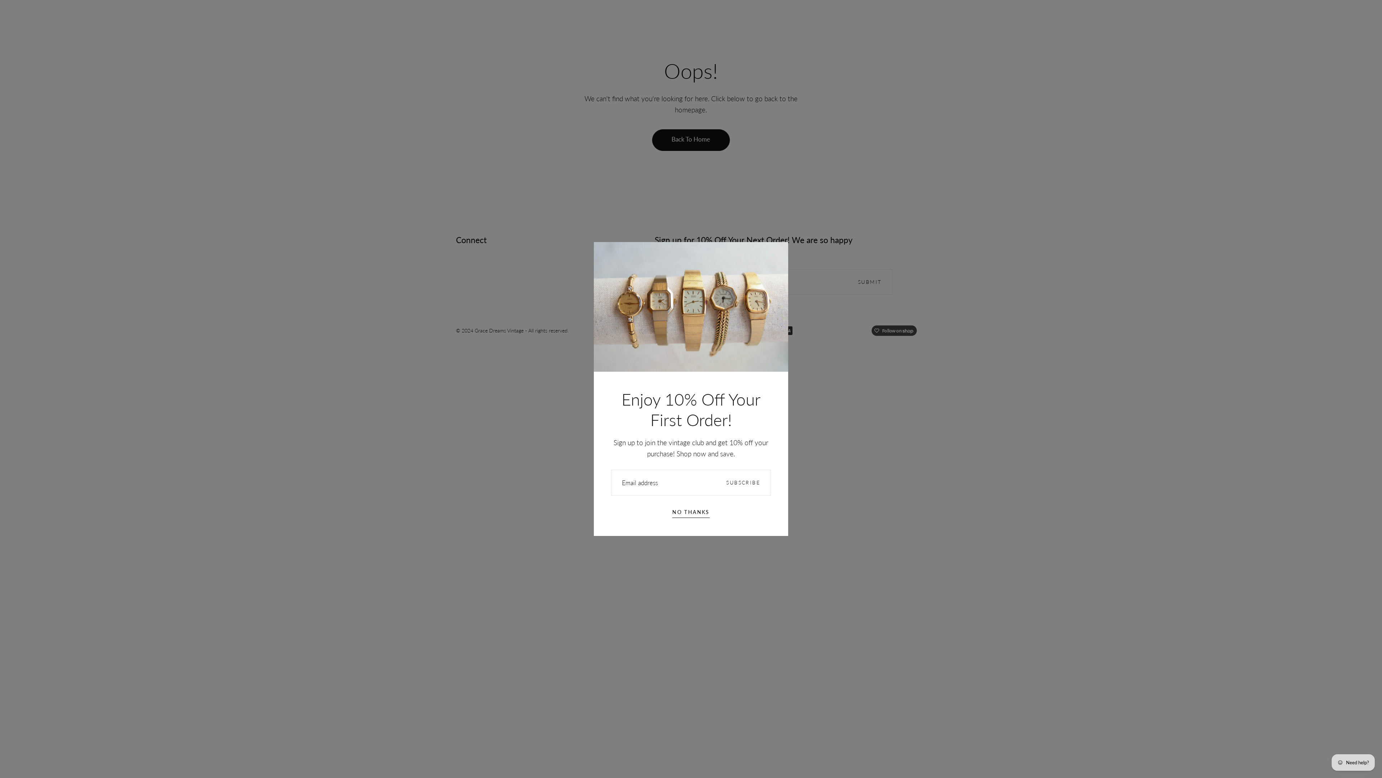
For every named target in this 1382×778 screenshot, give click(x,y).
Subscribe (743, 482)
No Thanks (691, 512)
